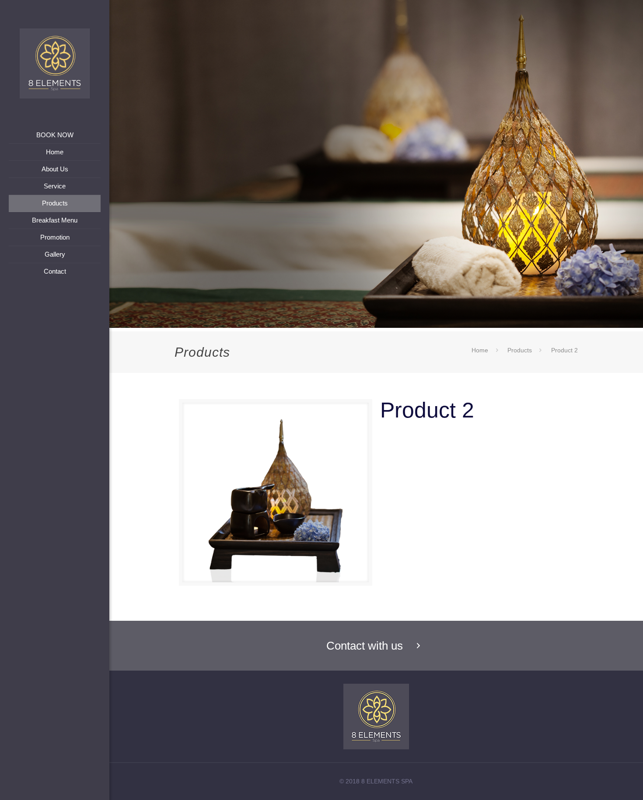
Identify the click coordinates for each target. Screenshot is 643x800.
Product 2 (564, 350)
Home (480, 350)
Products (519, 350)
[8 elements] (54, 63)
